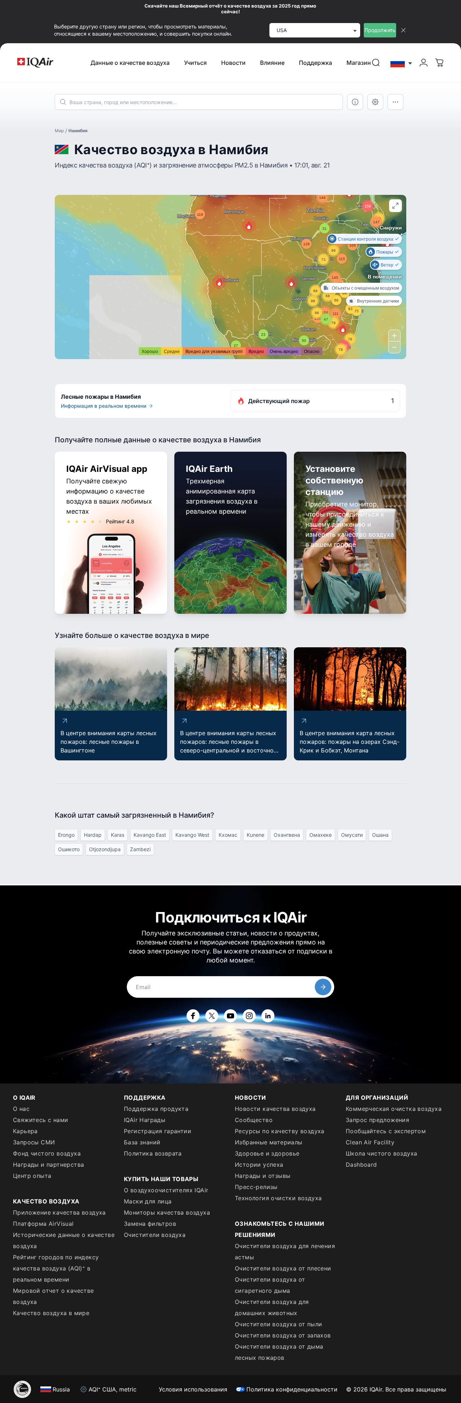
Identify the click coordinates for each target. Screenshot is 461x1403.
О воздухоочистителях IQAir (166, 1190)
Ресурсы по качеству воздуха (280, 1131)
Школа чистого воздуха (381, 1153)
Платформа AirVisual (43, 1223)
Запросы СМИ (34, 1142)
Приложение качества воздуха (59, 1212)
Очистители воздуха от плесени (283, 1268)
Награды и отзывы (262, 1175)
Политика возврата (153, 1153)
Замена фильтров (150, 1223)
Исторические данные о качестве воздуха (64, 1240)
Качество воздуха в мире (51, 1313)
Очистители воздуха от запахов (283, 1335)
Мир (59, 130)
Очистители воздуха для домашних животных (272, 1307)
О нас (21, 1108)
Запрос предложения (377, 1119)
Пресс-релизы (256, 1186)
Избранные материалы (269, 1142)
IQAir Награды (144, 1119)
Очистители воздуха (154, 1234)
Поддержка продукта (156, 1108)
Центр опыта (32, 1175)
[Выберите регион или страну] (401, 63)
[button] (291, 282)
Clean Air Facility (370, 1142)
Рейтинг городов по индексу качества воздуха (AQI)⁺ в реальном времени (56, 1268)
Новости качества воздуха (275, 1108)
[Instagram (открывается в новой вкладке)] (249, 1015)
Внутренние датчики (378, 301)
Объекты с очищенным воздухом (365, 288)
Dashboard (361, 1164)
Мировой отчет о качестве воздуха (53, 1296)
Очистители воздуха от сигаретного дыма (270, 1285)
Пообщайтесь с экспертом (386, 1131)
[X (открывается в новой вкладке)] (211, 1015)
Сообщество (254, 1119)
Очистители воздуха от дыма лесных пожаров (279, 1352)
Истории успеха (259, 1164)
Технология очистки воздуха (278, 1198)
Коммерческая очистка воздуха (394, 1108)
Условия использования (193, 1389)
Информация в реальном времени (103, 406)
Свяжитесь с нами (40, 1119)
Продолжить (379, 30)
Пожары (384, 252)
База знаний (142, 1142)
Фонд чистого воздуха (47, 1153)
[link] (376, 63)
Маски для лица (148, 1201)
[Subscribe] (323, 987)
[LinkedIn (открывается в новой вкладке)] (267, 1015)
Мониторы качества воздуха (167, 1212)
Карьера (25, 1131)
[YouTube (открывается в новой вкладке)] (230, 1015)
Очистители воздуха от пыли (278, 1324)
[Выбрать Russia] (401, 63)
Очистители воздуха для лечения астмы (285, 1251)
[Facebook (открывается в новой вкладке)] (193, 1015)
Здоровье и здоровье (267, 1153)
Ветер (387, 265)
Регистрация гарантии (157, 1131)
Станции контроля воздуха (365, 239)
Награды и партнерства (48, 1164)
